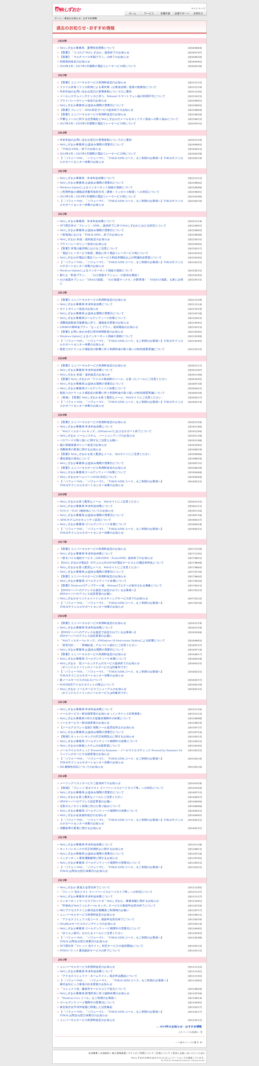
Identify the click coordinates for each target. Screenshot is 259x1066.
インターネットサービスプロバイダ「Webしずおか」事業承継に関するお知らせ (109, 900)
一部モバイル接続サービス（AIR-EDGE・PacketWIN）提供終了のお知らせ (106, 557)
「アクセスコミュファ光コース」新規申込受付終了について (97, 919)
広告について (163, 1053)
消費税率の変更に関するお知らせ (80, 449)
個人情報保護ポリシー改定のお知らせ (83, 444)
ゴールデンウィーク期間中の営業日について (87, 1002)
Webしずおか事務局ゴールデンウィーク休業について (93, 317)
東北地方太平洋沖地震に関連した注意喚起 (86, 1007)
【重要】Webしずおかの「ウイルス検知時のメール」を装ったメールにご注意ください (114, 379)
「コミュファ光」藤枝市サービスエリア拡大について (93, 988)
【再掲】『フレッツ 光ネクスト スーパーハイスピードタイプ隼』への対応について (112, 787)
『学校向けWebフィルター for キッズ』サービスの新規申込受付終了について (108, 905)
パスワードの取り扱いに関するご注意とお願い (89, 440)
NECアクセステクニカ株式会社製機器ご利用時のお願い (94, 910)
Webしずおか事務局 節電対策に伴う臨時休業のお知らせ (95, 993)
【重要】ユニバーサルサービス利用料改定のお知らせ (93, 82)
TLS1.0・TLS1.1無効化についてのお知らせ (87, 510)
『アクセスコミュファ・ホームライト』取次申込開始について (98, 975)
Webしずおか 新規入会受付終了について (85, 887)
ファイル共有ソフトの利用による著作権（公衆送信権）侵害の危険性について (108, 87)
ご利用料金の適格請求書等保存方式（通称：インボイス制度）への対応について (109, 191)
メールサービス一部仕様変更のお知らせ (85, 722)
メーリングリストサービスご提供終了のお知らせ (90, 783)
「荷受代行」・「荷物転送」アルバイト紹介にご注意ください (98, 645)
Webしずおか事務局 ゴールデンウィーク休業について (93, 524)
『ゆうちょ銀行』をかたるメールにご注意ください (91, 933)
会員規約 (104, 1053)
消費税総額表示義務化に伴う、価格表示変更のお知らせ (94, 322)
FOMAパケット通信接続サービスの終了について (90, 950)
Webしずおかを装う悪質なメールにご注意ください (91, 796)
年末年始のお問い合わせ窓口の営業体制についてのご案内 (96, 91)
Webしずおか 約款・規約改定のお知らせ (85, 239)
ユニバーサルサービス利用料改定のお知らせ (87, 914)
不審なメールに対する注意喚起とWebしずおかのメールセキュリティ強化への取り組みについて (119, 119)
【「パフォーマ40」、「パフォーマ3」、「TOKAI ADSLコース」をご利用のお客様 (112, 980)
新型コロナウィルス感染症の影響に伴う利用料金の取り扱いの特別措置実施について (112, 349)
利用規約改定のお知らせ (75, 61)
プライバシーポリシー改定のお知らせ (83, 100)
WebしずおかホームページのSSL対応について (88, 476)
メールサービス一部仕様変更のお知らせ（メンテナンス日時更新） (101, 713)
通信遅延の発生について (75, 458)
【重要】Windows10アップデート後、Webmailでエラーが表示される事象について (111, 585)
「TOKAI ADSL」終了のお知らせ (80, 148)
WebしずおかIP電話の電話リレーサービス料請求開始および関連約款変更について (111, 257)
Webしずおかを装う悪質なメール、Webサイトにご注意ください (100, 501)
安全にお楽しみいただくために (189, 1053)
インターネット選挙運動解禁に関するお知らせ (89, 858)
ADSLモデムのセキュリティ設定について (85, 519)
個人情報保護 (119, 1053)
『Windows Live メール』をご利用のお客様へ (88, 997)
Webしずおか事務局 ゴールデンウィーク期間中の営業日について (100, 862)
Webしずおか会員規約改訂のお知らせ (83, 815)
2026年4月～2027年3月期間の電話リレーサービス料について (98, 66)
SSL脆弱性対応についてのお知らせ (81, 766)
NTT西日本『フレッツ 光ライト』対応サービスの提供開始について (101, 945)
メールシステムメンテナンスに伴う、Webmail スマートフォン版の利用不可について (112, 96)
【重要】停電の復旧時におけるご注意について (89, 248)
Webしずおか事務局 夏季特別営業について (87, 47)
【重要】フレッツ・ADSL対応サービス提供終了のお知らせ (97, 109)
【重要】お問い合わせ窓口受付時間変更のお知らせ (91, 331)
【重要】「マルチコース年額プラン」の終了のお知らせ (94, 56)
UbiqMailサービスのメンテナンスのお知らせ (88, 923)
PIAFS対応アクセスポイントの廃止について (87, 684)
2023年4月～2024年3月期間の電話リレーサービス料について (98, 196)
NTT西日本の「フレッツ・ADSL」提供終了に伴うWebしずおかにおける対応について (113, 225)
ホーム (58, 18)
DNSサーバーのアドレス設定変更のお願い (86, 801)
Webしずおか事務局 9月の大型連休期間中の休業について (95, 718)
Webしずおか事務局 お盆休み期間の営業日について (92, 105)
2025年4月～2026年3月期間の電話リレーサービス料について (98, 123)
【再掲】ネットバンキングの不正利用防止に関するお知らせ (97, 736)
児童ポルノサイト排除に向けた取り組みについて (90, 806)
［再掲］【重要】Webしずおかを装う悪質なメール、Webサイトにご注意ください (111, 397)
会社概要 (93, 1053)
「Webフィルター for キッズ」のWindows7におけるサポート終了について (106, 431)
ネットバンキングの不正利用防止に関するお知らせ (91, 848)
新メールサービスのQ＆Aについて (81, 679)
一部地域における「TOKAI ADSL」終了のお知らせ (91, 234)
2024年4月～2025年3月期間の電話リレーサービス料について (98, 153)
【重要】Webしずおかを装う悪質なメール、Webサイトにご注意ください (105, 454)
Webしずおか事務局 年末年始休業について (87, 178)
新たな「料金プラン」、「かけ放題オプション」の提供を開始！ (100, 275)
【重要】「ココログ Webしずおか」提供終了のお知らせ (95, 52)
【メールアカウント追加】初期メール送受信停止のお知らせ (97, 727)
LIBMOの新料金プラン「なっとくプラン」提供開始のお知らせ (99, 327)
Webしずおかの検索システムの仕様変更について (90, 745)
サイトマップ (198, 8)
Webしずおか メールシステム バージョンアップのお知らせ (97, 435)
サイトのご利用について (141, 1053)
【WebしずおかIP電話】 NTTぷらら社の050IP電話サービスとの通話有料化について (112, 562)
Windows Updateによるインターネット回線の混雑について (96, 187)
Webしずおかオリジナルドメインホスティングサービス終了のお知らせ (104, 598)
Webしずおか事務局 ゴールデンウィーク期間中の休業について (99, 741)
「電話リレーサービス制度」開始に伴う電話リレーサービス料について (104, 253)
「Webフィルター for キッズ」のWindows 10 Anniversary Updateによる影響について (112, 640)
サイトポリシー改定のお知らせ (79, 308)
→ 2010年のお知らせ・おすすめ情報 (179, 1026)
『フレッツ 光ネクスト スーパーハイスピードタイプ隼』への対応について (106, 891)
